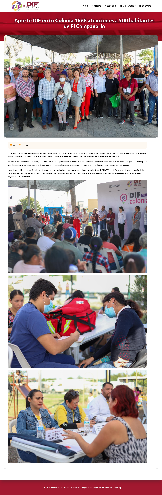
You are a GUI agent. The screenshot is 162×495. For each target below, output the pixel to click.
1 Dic (15, 145)
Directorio (111, 6)
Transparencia (128, 6)
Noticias (96, 6)
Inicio (85, 6)
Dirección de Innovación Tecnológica (106, 487)
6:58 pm (25, 145)
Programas (145, 6)
